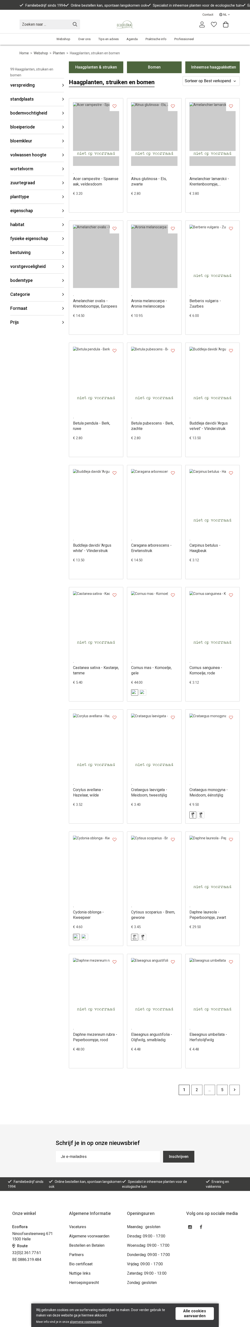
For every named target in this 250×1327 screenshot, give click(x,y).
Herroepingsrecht (84, 1282)
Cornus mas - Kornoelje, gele (151, 670)
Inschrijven (178, 1156)
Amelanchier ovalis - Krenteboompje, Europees (95, 304)
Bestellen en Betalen (86, 1245)
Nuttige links (80, 1273)
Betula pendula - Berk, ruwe (91, 426)
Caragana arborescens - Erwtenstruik (151, 548)
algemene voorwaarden (86, 1322)
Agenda (132, 39)
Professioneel (184, 39)
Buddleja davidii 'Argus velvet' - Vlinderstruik (208, 426)
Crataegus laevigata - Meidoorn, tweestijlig (149, 792)
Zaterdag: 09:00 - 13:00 (147, 1273)
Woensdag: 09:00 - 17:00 (148, 1245)
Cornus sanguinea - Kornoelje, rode (205, 670)
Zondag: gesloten (142, 1282)
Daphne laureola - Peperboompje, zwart (207, 915)
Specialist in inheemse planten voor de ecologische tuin (197, 5)
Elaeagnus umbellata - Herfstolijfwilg (208, 1037)
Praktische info (156, 39)
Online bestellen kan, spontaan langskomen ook (109, 5)
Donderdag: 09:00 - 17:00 (148, 1254)
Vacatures (77, 1226)
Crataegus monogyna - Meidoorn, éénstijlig (208, 792)
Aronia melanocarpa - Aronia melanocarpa (149, 304)
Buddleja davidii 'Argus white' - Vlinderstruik (92, 548)
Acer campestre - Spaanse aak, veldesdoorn (95, 181)
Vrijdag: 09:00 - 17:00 (145, 1264)
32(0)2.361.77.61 (26, 1252)
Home (24, 53)
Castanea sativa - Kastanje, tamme (96, 670)
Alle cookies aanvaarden (194, 1313)
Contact (207, 14)
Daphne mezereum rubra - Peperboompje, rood (95, 1037)
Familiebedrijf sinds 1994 (45, 5)
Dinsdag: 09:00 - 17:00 (146, 1236)
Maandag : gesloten (143, 1226)
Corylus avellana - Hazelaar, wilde (88, 792)
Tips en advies (108, 39)
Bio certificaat (81, 1264)
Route (22, 1246)
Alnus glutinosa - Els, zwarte (149, 181)
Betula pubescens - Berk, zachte (152, 426)
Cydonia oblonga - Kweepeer (88, 915)
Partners (76, 1254)
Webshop (63, 39)
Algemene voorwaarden (89, 1236)
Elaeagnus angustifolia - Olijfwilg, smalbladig (151, 1037)
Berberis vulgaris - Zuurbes (205, 304)
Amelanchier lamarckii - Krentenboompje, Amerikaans (209, 181)
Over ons (84, 39)
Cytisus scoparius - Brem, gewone (153, 915)
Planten (59, 53)
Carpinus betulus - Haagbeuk (204, 548)
